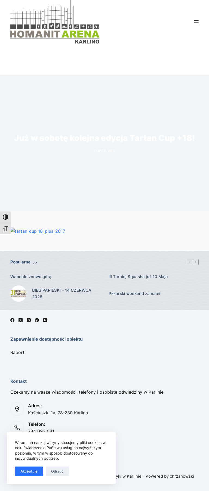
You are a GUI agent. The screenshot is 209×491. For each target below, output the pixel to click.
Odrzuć (57, 471)
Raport (17, 352)
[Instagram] (29, 320)
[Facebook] (12, 320)
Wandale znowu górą (30, 276)
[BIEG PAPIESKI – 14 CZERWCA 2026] (18, 293)
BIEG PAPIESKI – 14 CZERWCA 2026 (61, 294)
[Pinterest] (37, 320)
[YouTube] (45, 320)
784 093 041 (41, 431)
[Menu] (196, 22)
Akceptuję (29, 471)
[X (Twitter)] (21, 320)
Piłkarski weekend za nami (134, 293)
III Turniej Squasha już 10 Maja (138, 276)
